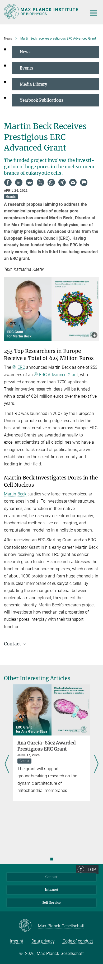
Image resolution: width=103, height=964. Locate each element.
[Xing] (62, 182)
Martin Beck (15, 493)
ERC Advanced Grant (58, 374)
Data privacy (43, 941)
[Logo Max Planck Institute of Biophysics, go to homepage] (41, 11)
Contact (51, 877)
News (25, 51)
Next (96, 764)
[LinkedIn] (19, 182)
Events (26, 68)
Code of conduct (78, 941)
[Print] (84, 182)
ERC (21, 367)
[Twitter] (40, 182)
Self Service (51, 903)
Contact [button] (13, 643)
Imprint (16, 941)
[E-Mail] (73, 182)
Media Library (33, 84)
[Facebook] (8, 182)
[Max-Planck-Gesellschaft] (28, 925)
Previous (7, 764)
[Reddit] (30, 182)
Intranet (51, 890)
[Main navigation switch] (93, 13)
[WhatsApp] (51, 182)
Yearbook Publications (41, 100)
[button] (94, 336)
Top (91, 869)
